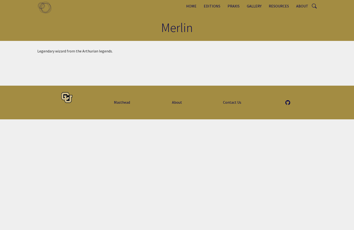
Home (191, 6)
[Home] (46, 7)
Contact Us (232, 102)
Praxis (234, 6)
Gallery (254, 6)
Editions (212, 6)
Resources (279, 6)
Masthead (122, 102)
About (302, 6)
